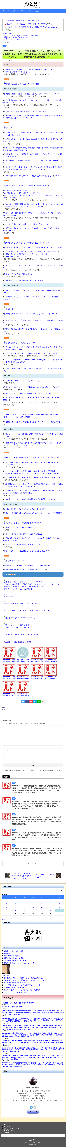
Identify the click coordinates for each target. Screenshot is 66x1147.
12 (24, 907)
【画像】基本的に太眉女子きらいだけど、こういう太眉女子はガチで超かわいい (33, 538)
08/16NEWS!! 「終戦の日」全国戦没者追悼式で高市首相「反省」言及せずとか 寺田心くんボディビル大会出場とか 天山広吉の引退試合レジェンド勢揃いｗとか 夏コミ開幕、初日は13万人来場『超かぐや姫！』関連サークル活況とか (32, 1057)
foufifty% (42, 570)
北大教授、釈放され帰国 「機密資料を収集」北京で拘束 (25, 94)
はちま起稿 (57, 473)
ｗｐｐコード (38, 11)
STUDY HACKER (9, 231)
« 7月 (3, 919)
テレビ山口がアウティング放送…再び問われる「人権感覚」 (25, 499)
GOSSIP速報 (57, 513)
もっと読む (34, 864)
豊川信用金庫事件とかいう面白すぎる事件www (21, 570)
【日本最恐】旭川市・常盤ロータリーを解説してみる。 (23, 978)
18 (15, 910)
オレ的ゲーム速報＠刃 (26, 486)
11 (15, 907)
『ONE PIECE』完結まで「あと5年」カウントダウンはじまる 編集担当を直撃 (32, 290)
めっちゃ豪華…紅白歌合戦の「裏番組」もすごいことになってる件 (28, 161)
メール (5, 750)
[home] (34, 1107)
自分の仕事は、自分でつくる (38, 224)
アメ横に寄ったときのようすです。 (17, 256)
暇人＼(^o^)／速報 (39, 509)
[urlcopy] (43, 701)
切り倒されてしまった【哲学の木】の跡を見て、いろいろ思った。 (27, 980)
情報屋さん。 (28, 493)
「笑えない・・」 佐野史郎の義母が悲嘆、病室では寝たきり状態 (27, 434)
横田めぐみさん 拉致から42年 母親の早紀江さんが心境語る (25, 111)
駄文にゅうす (23, 190)
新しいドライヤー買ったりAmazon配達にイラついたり (27, 24)
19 (24, 910)
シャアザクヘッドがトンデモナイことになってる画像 (23, 252)
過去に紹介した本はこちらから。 (18, 39)
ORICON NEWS (9, 293)
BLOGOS (51, 499)
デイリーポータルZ (37, 280)
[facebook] (27, 701)
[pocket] (31, 701)
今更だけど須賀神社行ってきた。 (15, 960)
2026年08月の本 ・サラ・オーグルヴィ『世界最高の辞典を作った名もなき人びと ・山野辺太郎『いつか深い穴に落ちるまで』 (21, 35)
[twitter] (23, 701)
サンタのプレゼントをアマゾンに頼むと (18, 248)
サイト (5, 757)
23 (59, 910)
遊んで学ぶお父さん (51, 252)
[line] (39, 701)
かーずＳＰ (53, 314)
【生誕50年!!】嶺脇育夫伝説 (13, 956)
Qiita (39, 193)
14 (41, 907)
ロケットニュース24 (36, 169)
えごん (50, 111)
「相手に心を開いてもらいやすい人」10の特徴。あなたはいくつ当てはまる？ (32, 228)
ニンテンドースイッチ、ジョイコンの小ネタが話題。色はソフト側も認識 (30, 368)
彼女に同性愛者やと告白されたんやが (17, 509)
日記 (5, 707)
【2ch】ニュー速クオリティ (23, 445)
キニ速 (38, 544)
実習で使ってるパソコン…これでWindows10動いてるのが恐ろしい (28, 387)
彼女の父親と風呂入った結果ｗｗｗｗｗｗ (19, 544)
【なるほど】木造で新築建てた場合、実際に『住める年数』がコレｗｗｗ (33, 27)
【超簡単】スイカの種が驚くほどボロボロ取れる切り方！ (18, 1003)
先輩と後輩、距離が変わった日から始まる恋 (22, 21)
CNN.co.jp (58, 176)
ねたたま (48, 393)
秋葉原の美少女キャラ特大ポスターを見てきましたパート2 (25, 254)
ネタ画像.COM (33, 381)
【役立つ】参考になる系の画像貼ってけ (18, 534)
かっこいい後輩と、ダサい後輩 (15, 224)
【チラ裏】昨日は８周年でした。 (15, 983)
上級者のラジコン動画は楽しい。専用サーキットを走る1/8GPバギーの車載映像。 (33, 397)
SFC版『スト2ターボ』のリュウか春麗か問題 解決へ (23, 353)
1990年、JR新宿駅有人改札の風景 (12, 1007)
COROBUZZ (14, 215)
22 (51, 910)
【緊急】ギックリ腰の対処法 (14, 528)
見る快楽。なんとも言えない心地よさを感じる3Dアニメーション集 (28, 422)
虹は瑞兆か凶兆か (10, 190)
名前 (5, 744)
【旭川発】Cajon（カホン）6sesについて (18, 963)
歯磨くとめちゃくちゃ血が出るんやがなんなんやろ (22, 551)
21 (41, 910)
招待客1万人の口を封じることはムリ (17, 72)
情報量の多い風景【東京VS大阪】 (16, 280)
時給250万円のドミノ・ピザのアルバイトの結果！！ (22, 990)
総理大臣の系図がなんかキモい (14, 987)
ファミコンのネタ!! (50, 353)
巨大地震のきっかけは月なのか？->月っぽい (20, 193)
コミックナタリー (11, 299)
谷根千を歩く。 (9, 953)
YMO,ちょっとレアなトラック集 (15, 992)
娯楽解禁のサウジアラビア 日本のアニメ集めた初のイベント (26, 314)
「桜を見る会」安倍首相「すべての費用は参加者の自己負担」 (26, 69)
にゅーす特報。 (56, 478)
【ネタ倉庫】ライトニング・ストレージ (48, 248)
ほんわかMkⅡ (45, 566)
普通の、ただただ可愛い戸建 (14, 274)
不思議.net (38, 534)
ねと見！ (33, 3)
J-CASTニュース (25, 118)
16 (59, 907)
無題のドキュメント (10, 540)
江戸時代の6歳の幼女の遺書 (13, 958)
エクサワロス (13, 465)
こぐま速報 (38, 206)
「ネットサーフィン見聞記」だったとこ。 (33, 1142)
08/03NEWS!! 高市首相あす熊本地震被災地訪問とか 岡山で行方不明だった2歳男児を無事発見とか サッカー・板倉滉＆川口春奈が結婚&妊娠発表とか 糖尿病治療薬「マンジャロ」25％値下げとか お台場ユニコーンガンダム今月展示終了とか (33, 1012)
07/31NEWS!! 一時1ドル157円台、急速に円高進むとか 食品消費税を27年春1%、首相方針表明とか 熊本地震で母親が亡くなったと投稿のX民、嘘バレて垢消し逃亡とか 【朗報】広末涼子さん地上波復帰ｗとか (32, 1042)
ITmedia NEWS (18, 362)
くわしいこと (33, 1111)
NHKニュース (55, 69)
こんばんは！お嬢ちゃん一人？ (15, 381)
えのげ (56, 387)
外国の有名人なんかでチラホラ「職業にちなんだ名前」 (24, 393)
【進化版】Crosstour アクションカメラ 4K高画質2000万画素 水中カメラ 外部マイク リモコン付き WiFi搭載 (30, 416)
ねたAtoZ (45, 551)
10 (6, 907)
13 (33, 907)
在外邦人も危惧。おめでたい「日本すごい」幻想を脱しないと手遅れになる (31, 132)
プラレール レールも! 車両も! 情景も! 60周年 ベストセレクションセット (16, 626)
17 (6, 910)
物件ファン (30, 274)
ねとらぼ (13, 157)
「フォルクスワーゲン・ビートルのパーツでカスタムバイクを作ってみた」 (31, 265)
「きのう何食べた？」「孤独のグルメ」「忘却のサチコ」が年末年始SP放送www (33, 320)
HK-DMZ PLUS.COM (21, 150)
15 (50, 907)
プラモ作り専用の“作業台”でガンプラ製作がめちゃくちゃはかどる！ (29, 329)
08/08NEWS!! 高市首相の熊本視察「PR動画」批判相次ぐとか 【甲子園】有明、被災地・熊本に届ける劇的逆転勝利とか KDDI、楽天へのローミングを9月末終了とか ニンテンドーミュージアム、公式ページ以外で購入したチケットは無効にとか (33, 1049)
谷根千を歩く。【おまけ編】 (13, 951)
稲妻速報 (29, 528)
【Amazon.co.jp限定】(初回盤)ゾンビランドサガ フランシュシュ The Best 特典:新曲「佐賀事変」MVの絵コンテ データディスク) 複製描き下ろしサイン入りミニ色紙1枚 (30, 586)
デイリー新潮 (11, 198)
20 (33, 910)
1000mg (6, 400)
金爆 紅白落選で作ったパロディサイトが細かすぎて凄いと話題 (27, 478)
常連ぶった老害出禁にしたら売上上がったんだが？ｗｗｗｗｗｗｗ (28, 513)
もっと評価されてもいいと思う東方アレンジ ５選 (21, 985)
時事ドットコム (52, 94)
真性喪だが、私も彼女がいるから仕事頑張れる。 (21, 566)
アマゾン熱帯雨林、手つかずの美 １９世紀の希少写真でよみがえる (28, 176)
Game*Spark (16, 349)
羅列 (5, 710)
